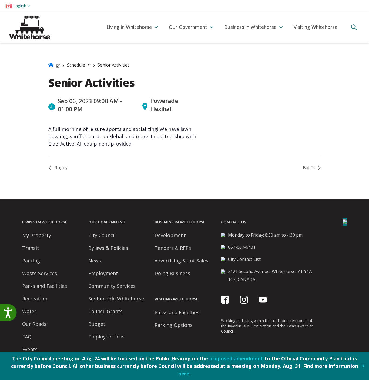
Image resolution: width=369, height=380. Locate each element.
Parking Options (174, 325)
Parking (31, 260)
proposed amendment (236, 358)
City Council (102, 235)
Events (30, 349)
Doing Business (172, 273)
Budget (96, 324)
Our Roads (34, 324)
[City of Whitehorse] (29, 27)
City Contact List (244, 259)
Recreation (34, 298)
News (94, 260)
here (183, 373)
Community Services (112, 286)
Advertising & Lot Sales (181, 260)
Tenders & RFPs (173, 248)
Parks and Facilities (44, 286)
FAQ (27, 336)
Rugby (60, 168)
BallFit (309, 168)
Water (29, 311)
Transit (30, 248)
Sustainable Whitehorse (116, 298)
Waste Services (39, 273)
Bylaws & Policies (108, 248)
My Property (36, 235)
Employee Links (106, 336)
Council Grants (105, 311)
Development (170, 235)
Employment (103, 273)
